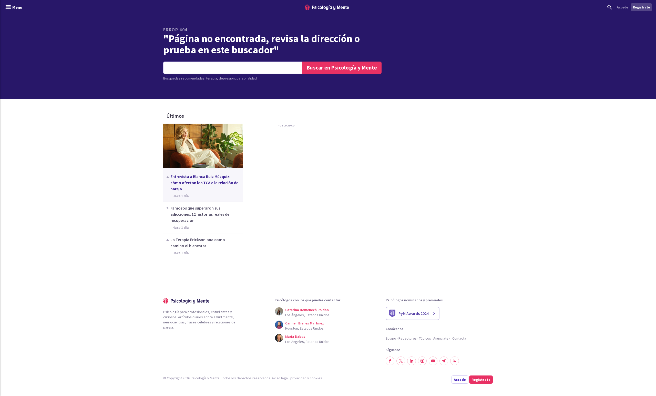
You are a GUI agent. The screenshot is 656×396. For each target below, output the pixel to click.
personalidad (247, 78)
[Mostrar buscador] (610, 7)
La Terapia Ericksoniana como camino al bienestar (197, 242)
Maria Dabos (295, 336)
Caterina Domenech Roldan (307, 310)
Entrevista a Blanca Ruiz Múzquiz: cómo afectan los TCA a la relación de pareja (204, 182)
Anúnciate (440, 338)
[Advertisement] (285, 181)
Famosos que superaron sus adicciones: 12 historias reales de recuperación (199, 214)
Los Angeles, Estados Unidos (307, 341)
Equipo (391, 338)
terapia (211, 78)
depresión (227, 78)
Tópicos (425, 338)
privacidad (298, 378)
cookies (316, 378)
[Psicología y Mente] (327, 7)
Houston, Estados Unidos (304, 328)
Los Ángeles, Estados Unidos (307, 315)
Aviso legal (280, 378)
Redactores (407, 338)
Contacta (459, 338)
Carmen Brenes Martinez (304, 323)
